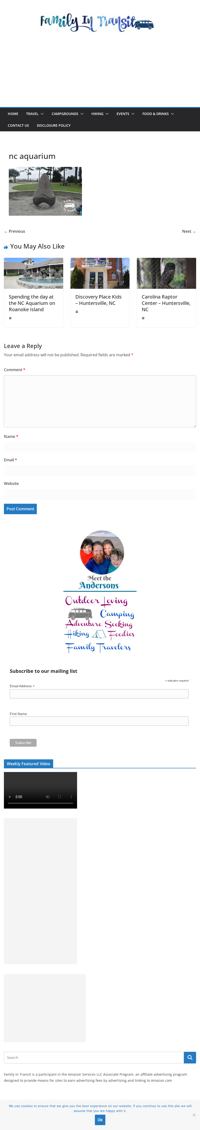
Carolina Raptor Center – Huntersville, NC (166, 303)
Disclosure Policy (53, 125)
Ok (100, 1119)
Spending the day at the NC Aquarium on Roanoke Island (32, 303)
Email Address (22, 686)
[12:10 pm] (144, 318)
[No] (193, 1114)
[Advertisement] (100, 70)
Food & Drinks (155, 113)
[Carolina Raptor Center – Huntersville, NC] (166, 261)
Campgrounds (65, 113)
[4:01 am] (11, 318)
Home (13, 113)
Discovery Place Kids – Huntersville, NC (98, 299)
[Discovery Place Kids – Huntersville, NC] (100, 261)
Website (11, 483)
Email (10, 460)
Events (123, 113)
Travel (32, 113)
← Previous (14, 231)
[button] (41, 113)
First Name (18, 714)
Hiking (97, 113)
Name (11, 436)
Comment (14, 369)
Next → (189, 231)
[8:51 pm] (77, 311)
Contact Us (18, 125)
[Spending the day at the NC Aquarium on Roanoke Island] (33, 261)
